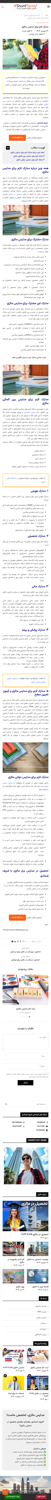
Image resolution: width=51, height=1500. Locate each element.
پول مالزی (20, 1286)
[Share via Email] (12, 941)
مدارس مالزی (41, 1317)
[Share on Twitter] (18, 941)
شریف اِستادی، (42, 123)
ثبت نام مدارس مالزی (32, 15)
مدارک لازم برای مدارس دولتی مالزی (29, 159)
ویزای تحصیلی (29, 412)
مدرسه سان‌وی (41, 1306)
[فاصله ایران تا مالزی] (38, 1276)
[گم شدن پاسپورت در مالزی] (13, 1249)
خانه (46, 15)
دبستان (43, 1323)
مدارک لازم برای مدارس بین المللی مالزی (27, 156)
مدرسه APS (42, 1312)
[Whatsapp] (21, 1481)
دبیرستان (43, 1329)
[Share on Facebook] (20, 941)
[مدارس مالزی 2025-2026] (13, 1357)
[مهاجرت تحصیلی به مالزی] (38, 1249)
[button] (5, 996)
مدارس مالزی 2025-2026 (13, 1367)
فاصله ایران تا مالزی (40, 1286)
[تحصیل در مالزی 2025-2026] (25, 1216)
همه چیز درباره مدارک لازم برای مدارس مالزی (27, 152)
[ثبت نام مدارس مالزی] (25, 990)
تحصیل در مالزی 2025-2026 (34, 1234)
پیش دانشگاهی (40, 1334)
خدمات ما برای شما (16, 1393)
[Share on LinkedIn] (15, 941)
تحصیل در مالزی (15, 194)
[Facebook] (42, 1481)
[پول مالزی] (13, 1276)
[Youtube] (28, 1481)
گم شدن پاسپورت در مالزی (16, 1261)
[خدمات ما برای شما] (13, 1383)
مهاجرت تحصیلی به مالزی (37, 1259)
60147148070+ (17, 137)
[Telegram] (14, 1481)
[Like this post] (23, 941)
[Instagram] (35, 1481)
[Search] (2, 7)
